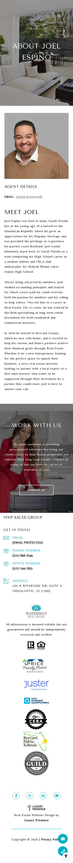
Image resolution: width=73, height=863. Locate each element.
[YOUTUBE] (56, 795)
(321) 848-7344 (22, 555)
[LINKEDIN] (43, 795)
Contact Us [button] (36, 490)
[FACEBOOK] (16, 795)
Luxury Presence (36, 820)
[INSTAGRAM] (29, 795)
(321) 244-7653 (22, 568)
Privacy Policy (51, 839)
